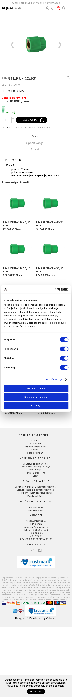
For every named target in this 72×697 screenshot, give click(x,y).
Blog (35, 476)
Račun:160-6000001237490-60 (36, 539)
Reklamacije (35, 469)
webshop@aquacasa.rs (36, 527)
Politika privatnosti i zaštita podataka (35, 493)
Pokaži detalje (54, 379)
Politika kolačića (35, 496)
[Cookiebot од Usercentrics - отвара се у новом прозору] (55, 289)
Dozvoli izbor (36, 397)
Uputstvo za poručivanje (35, 464)
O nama (35, 440)
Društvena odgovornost (35, 446)
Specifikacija (35, 143)
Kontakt (35, 449)
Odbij (36, 405)
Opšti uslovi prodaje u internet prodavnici (35, 487)
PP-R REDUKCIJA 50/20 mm (17, 270)
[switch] (64, 349)
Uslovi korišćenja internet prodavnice (35, 490)
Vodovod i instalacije (24, 127)
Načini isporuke (35, 510)
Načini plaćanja (35, 507)
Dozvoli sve (36, 388)
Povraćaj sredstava (35, 473)
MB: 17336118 (36, 536)
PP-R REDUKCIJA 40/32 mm (50, 224)
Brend (35, 149)
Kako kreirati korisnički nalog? (35, 466)
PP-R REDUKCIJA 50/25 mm (49, 270)
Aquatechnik (44, 127)
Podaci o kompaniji (35, 453)
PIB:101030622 (36, 533)
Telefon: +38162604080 (36, 530)
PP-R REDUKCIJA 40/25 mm (16, 224)
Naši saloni (35, 443)
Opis (35, 136)
